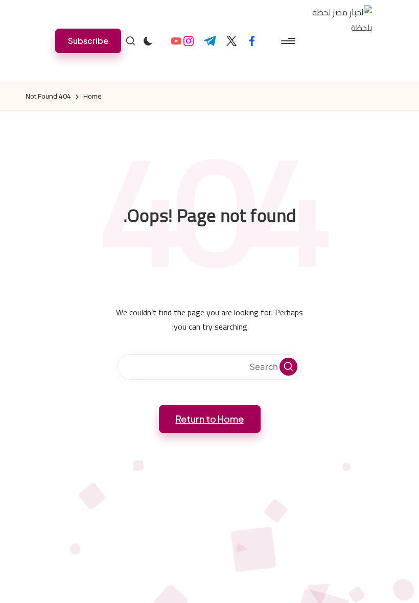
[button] (88, 41)
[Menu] (289, 40)
